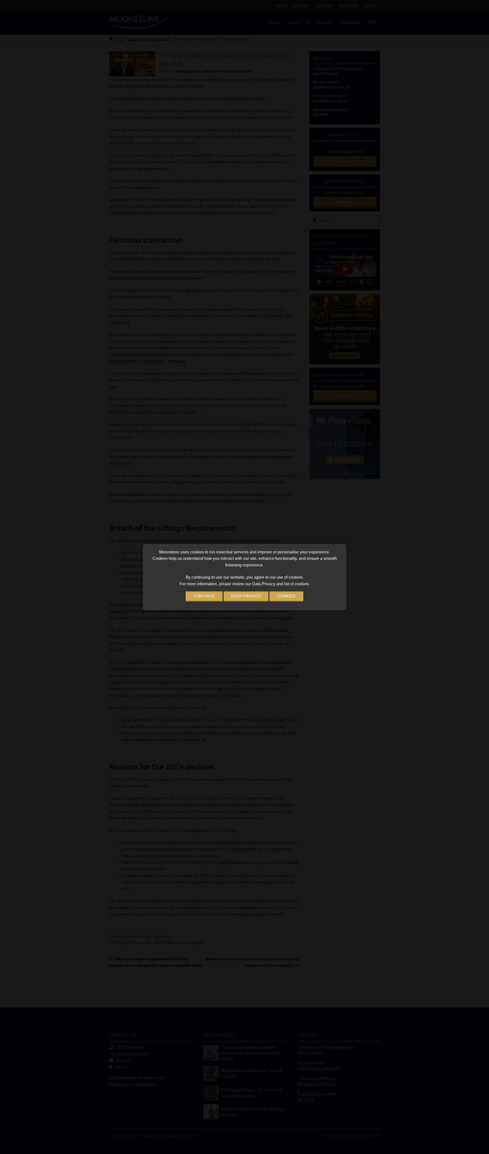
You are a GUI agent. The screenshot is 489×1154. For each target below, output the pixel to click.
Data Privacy (246, 596)
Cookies (286, 596)
